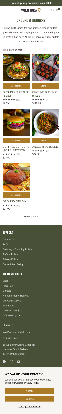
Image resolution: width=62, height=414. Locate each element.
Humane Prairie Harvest (15, 295)
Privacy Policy (31, 383)
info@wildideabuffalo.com (16, 332)
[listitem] (31, 3)
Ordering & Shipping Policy (17, 249)
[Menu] (4, 10)
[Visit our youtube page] (18, 361)
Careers (7, 290)
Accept (29, 391)
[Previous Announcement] (3, 3)
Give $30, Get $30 (12, 310)
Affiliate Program (11, 315)
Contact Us (9, 239)
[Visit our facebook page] (4, 361)
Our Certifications (12, 300)
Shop (5, 281)
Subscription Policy (13, 264)
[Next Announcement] (59, 3)
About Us (8, 286)
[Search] (52, 10)
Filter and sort (14, 50)
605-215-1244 (10, 338)
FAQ (5, 244)
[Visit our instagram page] (11, 361)
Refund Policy (10, 254)
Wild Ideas (8, 305)
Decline (29, 399)
